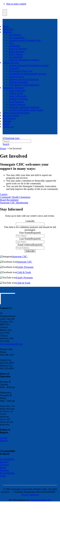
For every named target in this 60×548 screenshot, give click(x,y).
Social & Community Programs (24, 107)
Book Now (8, 29)
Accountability (16, 57)
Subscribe (30, 251)
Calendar (7, 121)
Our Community (17, 37)
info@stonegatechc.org (11, 344)
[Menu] (5, 12)
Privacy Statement (30, 494)
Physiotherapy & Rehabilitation (24, 85)
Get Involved (9, 118)
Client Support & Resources (16, 112)
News (11, 43)
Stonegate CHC (19, 256)
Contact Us (8, 126)
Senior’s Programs (18, 96)
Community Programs (13, 87)
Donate (6, 124)
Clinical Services (11, 62)
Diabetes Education (18, 82)
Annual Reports (4, 439)
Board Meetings (16, 51)
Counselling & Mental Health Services (27, 73)
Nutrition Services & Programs (24, 79)
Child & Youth (16, 93)
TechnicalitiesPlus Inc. (40, 500)
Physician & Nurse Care (20, 71)
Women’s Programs (18, 98)
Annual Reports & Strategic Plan (25, 40)
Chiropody (14, 68)
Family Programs (17, 90)
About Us (7, 32)
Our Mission (15, 34)
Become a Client (11, 115)
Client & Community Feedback (24, 59)
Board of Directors (18, 48)
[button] (6, 144)
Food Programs (16, 101)
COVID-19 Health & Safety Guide (26, 110)
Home (6, 26)
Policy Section (16, 54)
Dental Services (16, 76)
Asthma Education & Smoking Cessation (29, 65)
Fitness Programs (17, 104)
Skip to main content (16, 3)
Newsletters (14, 46)
